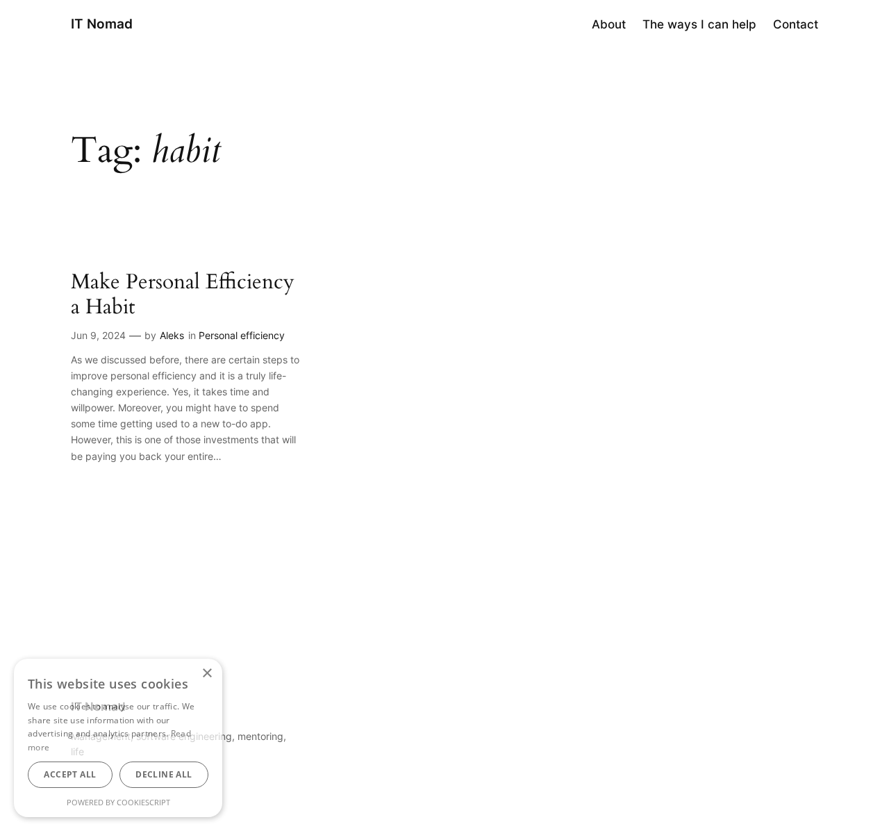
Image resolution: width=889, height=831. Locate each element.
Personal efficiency (242, 335)
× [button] (206, 673)
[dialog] (118, 738)
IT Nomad (102, 23)
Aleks (172, 335)
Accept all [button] (70, 774)
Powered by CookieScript (118, 802)
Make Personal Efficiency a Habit (182, 295)
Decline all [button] (163, 774)
